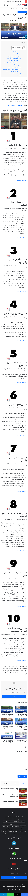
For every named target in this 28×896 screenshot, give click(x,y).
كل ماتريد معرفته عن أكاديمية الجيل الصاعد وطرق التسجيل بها (7, 741)
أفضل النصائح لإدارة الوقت (18, 816)
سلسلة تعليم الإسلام (15, 8)
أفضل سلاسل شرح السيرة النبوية (14, 105)
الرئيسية (23, 886)
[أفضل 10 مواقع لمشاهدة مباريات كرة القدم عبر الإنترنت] (23, 796)
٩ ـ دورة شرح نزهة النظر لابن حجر (13, 71)
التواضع (11, 824)
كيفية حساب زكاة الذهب (15, 833)
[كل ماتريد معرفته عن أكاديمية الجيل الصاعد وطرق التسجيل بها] (7, 735)
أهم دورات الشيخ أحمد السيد (15, 51)
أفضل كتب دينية (8, 816)
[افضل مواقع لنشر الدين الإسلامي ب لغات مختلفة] (21, 709)
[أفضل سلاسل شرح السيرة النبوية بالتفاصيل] (7, 709)
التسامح (16, 824)
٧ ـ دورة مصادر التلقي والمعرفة (14, 67)
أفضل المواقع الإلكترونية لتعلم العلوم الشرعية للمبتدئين (22, 728)
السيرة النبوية (5, 824)
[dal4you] (21, 5)
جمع (23, 783)
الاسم (26, 769)
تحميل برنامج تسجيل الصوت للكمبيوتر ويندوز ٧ (17, 831)
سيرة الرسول (4, 831)
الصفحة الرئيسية (22, 8)
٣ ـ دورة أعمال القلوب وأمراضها (14, 58)
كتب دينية (23, 833)
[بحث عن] (7, 5)
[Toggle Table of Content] (23, 47)
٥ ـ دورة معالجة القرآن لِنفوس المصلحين (12, 62)
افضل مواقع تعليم (7, 821)
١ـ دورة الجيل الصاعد (16, 53)
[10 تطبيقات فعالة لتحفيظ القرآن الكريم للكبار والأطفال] (7, 721)
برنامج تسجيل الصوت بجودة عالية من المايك (11, 826)
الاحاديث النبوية (22, 824)
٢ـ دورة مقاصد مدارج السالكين (14, 56)
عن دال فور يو (18, 886)
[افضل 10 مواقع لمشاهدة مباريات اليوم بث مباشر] (23, 803)
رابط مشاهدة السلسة (22, 382)
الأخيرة (14, 783)
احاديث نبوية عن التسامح (18, 819)
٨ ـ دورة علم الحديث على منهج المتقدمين (12, 69)
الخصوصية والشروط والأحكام (8, 886)
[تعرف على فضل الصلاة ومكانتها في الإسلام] (21, 735)
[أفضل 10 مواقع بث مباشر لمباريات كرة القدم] (23, 790)
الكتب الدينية (23, 826)
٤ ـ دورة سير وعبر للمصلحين (15, 60)
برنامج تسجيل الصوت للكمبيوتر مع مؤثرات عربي (14, 828)
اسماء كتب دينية (9, 819)
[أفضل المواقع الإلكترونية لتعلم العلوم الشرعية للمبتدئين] (21, 721)
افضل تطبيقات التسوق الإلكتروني (18, 821)
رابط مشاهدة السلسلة (22, 340)
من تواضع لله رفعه (6, 833)
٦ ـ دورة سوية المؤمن (16, 64)
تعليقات (5, 783)
